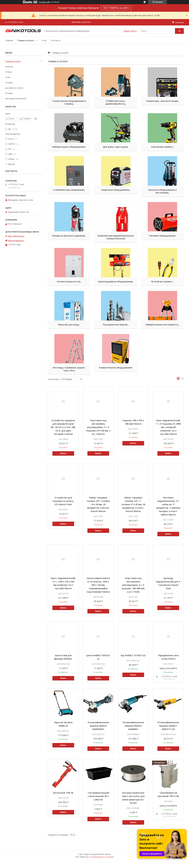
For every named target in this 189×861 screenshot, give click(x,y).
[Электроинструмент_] (162, 128)
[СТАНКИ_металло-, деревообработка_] (116, 82)
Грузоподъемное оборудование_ (115, 281)
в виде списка (182, 379)
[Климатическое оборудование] (116, 349)
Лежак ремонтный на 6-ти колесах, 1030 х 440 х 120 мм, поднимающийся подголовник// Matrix (98, 585)
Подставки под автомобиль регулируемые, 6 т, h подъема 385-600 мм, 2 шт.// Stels (133, 585)
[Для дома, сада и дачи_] (116, 128)
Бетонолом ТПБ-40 (63, 792)
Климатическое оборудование (115, 367)
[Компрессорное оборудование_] (69, 128)
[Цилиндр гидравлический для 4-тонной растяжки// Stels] (168, 559)
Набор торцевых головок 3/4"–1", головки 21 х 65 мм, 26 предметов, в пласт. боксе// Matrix (133, 504)
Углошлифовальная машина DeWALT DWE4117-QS (168, 726)
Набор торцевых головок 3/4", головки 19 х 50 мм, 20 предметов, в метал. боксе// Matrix (98, 504)
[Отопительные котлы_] (69, 262)
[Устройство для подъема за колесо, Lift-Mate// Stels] (63, 479)
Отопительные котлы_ (69, 281)
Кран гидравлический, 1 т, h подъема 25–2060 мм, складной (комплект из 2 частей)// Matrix (168, 427)
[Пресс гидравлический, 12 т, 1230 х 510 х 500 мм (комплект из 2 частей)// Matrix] (63, 559)
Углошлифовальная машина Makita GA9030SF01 (98, 726)
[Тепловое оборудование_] (162, 217)
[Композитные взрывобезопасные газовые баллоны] (116, 217)
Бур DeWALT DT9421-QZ (133, 655)
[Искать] (179, 31)
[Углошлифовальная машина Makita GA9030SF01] (98, 703)
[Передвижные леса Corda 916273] (168, 636)
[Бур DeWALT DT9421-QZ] (133, 636)
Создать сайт (44, 2)
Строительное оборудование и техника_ (69, 102)
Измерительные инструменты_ (162, 324)
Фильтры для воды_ (69, 324)
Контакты (55, 40)
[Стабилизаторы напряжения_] (69, 171)
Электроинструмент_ (162, 146)
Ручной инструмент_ (162, 281)
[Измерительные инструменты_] (162, 305)
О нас (44, 40)
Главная (9, 40)
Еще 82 (11, 164)
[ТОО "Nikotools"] (23, 31)
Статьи (8, 72)
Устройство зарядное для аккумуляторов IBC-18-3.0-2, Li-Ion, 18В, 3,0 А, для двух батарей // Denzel (63, 427)
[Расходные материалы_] (116, 305)
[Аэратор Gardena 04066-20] (63, 703)
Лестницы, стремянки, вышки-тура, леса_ (69, 369)
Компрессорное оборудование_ (69, 146)
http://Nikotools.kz (16, 236)
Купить (63, 453)
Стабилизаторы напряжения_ (69, 189)
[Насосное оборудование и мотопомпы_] (162, 171)
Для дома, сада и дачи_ (116, 146)
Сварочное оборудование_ (115, 189)
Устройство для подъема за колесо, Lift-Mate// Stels (63, 501)
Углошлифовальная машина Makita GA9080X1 (133, 726)
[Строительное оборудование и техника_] (69, 82)
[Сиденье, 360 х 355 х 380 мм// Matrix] (133, 401)
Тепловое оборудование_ (162, 235)
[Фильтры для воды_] (69, 305)
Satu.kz (108, 854)
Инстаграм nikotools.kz (16, 98)
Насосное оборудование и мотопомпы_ (162, 191)
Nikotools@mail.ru (16, 240)
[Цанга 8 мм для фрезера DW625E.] (63, 636)
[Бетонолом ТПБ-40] (63, 774)
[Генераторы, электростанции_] (162, 82)
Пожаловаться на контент (102, 857)
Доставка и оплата (14, 88)
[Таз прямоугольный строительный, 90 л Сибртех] (98, 774)
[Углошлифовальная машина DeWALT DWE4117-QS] (168, 703)
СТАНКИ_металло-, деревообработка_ (115, 102)
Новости (9, 66)
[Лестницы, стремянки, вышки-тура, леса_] (69, 349)
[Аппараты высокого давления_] (69, 217)
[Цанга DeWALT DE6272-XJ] (98, 636)
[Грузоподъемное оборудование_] (116, 262)
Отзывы (9, 82)
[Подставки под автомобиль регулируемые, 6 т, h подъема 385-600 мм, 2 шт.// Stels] (133, 559)
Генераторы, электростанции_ (162, 101)
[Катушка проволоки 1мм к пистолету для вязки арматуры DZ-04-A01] (133, 774)
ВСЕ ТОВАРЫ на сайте (116, 7)
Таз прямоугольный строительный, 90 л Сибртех (98, 796)
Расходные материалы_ (115, 324)
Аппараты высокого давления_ (69, 235)
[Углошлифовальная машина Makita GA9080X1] (133, 703)
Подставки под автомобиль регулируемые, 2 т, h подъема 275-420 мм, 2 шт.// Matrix (98, 427)
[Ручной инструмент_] (162, 262)
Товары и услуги (25, 40)
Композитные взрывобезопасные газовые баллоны (116, 237)
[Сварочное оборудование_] (116, 171)
